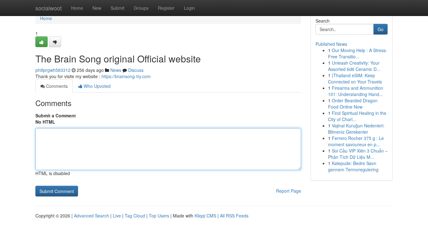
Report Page (288, 191)
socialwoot (48, 8)
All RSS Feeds (234, 215)
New (96, 8)
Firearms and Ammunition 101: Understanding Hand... (355, 91)
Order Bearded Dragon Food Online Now (353, 103)
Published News (331, 44)
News (115, 70)
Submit (117, 8)
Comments (56, 86)
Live (117, 215)
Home (77, 8)
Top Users (159, 215)
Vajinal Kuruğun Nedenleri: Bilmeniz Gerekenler (356, 128)
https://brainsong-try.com (126, 76)
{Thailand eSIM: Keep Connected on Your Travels (355, 78)
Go (381, 29)
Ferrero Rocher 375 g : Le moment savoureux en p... (356, 141)
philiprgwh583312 (52, 70)
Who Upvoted (96, 86)
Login (189, 8)
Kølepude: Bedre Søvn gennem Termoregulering (353, 166)
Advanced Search (91, 215)
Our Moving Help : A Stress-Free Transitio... (357, 53)
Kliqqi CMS (205, 215)
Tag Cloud (135, 215)
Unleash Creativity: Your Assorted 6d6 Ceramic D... (354, 66)
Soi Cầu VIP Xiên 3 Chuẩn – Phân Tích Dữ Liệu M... (358, 153)
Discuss (136, 70)
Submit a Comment (55, 115)
